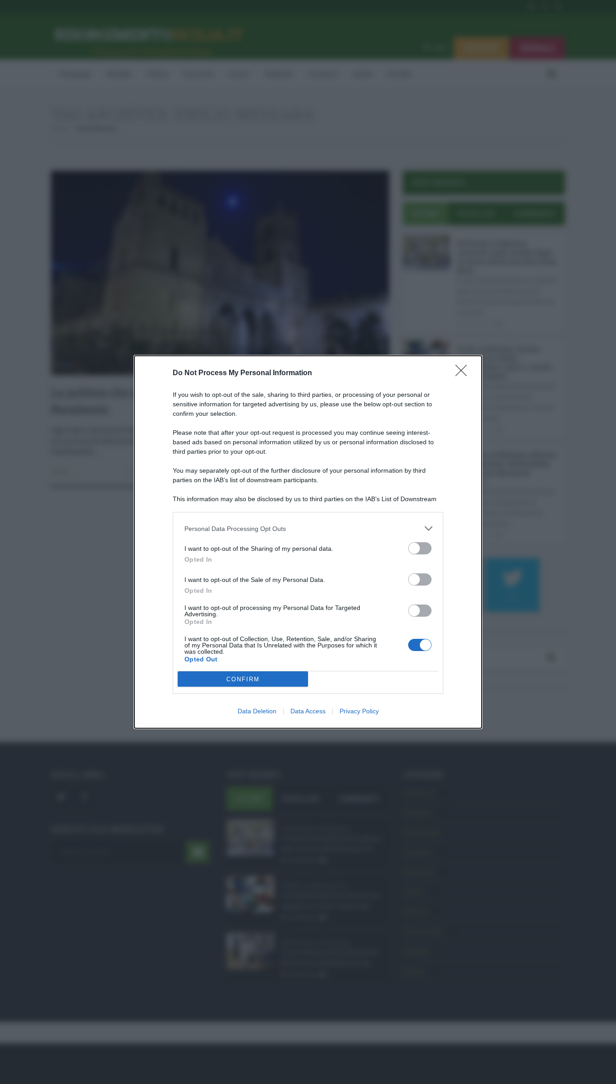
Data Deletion (257, 711)
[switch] (420, 548)
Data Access (308, 711)
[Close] (464, 373)
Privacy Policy (359, 711)
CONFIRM (243, 679)
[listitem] (308, 528)
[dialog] (308, 542)
